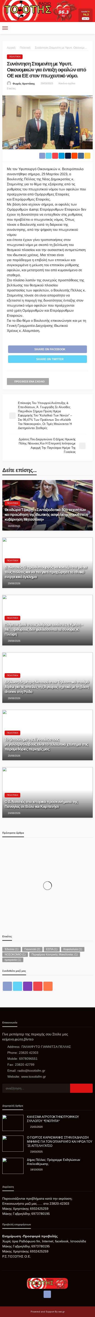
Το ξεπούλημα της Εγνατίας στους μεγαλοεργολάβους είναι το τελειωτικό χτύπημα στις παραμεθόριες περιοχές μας (46, 744)
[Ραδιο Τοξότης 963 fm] (40, 10)
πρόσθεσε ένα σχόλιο (29, 381)
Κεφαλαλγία (72, 949)
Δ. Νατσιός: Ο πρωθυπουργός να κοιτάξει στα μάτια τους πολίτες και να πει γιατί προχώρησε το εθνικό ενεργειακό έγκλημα (46, 572)
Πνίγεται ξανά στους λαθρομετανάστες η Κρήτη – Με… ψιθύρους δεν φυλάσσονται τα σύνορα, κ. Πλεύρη (44, 629)
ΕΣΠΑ (51, 949)
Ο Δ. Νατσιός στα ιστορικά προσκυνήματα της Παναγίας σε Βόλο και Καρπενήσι (41, 804)
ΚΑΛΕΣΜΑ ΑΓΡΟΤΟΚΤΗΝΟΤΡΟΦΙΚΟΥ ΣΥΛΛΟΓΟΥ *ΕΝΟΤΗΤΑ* (53, 1119)
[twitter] (17, 986)
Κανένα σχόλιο (67, 83)
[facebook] (7, 986)
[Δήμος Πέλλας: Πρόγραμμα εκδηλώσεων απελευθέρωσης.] (13, 1166)
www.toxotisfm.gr (33, 1076)
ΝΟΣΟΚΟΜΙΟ (15, 954)
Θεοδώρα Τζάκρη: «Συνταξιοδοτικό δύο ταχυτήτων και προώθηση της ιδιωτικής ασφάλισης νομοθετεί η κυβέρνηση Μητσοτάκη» (46, 514)
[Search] (89, 28)
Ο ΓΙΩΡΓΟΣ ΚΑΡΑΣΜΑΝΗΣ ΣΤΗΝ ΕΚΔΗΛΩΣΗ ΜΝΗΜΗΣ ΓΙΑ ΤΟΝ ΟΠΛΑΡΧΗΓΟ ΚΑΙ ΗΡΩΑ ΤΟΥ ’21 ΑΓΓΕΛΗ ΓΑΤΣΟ (59, 1141)
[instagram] (28, 986)
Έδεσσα (11, 949)
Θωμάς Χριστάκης (24, 83)
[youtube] (38, 986)
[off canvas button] (5, 28)
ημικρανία (13, 959)
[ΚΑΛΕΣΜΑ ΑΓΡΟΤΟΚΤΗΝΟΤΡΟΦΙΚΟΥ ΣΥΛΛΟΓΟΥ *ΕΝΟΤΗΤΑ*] (13, 1123)
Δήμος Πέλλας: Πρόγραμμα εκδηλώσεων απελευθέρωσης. (53, 1162)
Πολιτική (14, 56)
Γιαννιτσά (32, 949)
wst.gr (61, 1311)
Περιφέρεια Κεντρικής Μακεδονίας (55, 954)
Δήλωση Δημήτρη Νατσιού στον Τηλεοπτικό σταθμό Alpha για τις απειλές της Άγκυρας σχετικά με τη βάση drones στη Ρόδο (47, 687)
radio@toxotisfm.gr (31, 1070)
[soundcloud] (48, 986)
